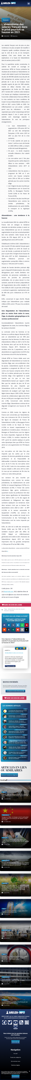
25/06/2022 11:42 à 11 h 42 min (14, 653)
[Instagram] (27, 1022)
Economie (5, 20)
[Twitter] (10, 1022)
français (6, 610)
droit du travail (20, 609)
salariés (11, 610)
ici (7, 551)
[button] (28, 3)
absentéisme (11, 609)
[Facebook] (4, 1022)
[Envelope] (15, 1027)
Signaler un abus (11, 666)
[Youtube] (15, 1022)
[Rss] (21, 1022)
